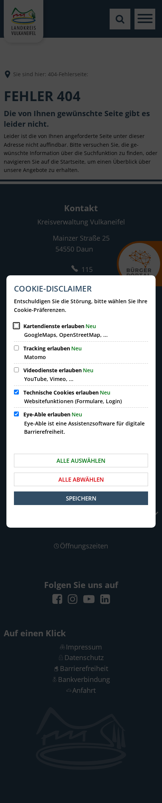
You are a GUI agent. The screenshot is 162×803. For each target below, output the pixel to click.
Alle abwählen (81, 479)
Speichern (81, 498)
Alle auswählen (81, 460)
